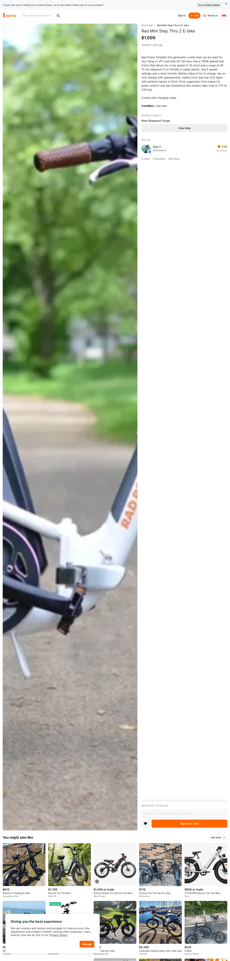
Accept (87, 944)
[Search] (58, 15)
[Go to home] (9, 15)
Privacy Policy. (59, 935)
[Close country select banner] (226, 3)
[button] (218, 837)
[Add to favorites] (145, 824)
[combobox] (38, 15)
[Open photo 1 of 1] (70, 427)
